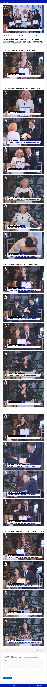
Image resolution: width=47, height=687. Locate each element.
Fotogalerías (12, 37)
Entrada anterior (8, 650)
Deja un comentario (6, 37)
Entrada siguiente (39, 650)
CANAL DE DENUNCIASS (38, 685)
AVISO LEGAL (31, 685)
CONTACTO (6, 2)
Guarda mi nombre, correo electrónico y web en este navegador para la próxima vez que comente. (21, 675)
